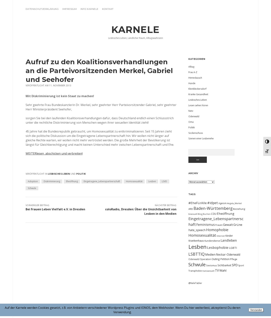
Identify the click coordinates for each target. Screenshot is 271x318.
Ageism (222, 203)
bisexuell (192, 214)
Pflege (233, 259)
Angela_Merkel (234, 203)
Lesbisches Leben (59, 173)
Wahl (223, 270)
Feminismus (205, 224)
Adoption (33, 181)
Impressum (69, 9)
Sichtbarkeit (224, 265)
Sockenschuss (195, 133)
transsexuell (208, 270)
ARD (190, 209)
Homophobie (217, 229)
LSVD (164, 181)
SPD (235, 265)
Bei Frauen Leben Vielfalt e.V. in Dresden (55, 209)
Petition (225, 259)
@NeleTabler (195, 283)
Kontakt (108, 9)
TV (217, 270)
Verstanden (256, 310)
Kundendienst (212, 240)
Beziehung (239, 209)
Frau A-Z (192, 72)
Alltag (191, 66)
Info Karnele (89, 9)
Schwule (32, 188)
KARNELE (135, 29)
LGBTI (233, 248)
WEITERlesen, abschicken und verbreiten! (54, 153)
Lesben (152, 181)
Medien (210, 254)
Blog (200, 214)
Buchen (207, 214)
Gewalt (228, 224)
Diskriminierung (52, 181)
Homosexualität (134, 181)
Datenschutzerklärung (42, 9)
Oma (191, 121)
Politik (81, 173)
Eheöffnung (72, 181)
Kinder (229, 235)
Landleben (229, 240)
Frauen (219, 225)
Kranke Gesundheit (198, 94)
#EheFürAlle (197, 203)
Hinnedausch (195, 77)
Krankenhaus (196, 240)
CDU (213, 213)
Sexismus (211, 265)
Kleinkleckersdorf (197, 88)
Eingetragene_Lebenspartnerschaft (102, 181)
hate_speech (197, 230)
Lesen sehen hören (198, 105)
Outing (216, 259)
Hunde (191, 83)
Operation (205, 259)
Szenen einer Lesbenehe (201, 138)
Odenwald (193, 116)
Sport (241, 265)
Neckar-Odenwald (228, 254)
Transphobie (195, 270)
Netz (190, 110)
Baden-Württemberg (213, 208)
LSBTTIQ (196, 254)
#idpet (212, 203)
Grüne (237, 224)
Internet (221, 235)
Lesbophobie (217, 247)
